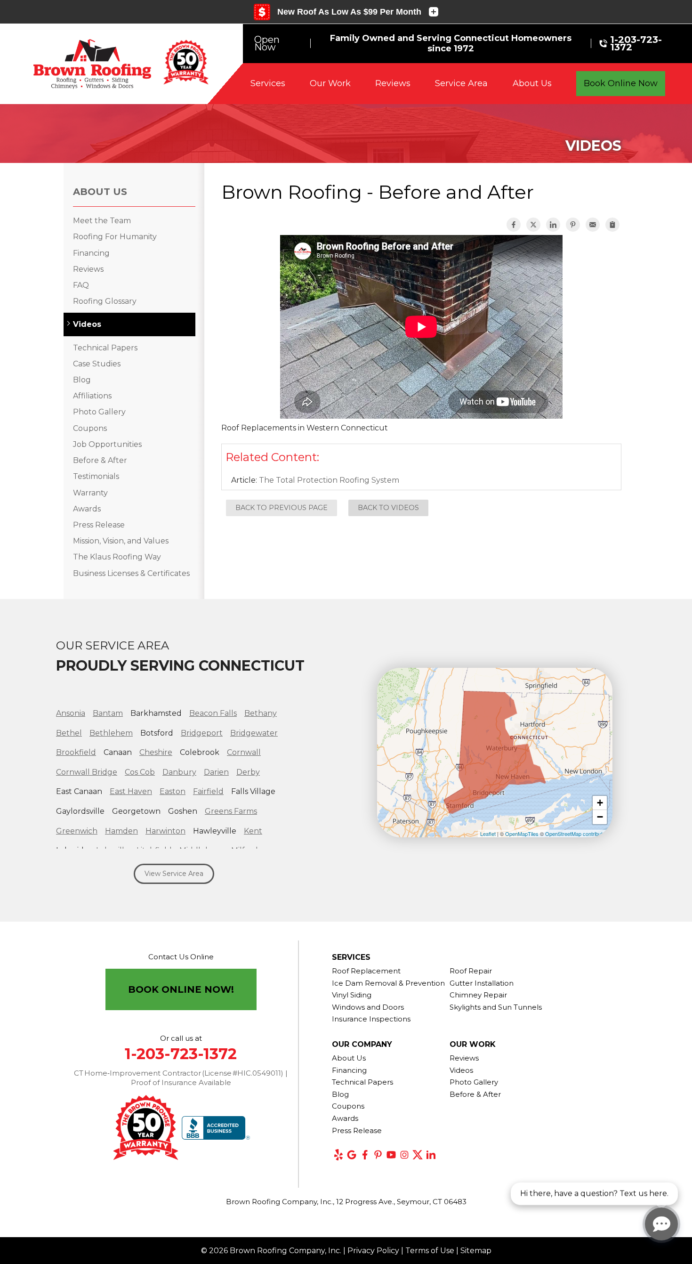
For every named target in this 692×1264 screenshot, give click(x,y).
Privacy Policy (373, 1250)
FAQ (81, 285)
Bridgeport (202, 733)
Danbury (179, 772)
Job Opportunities (107, 444)
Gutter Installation (482, 983)
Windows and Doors (368, 1007)
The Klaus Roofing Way (117, 556)
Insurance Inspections (371, 1018)
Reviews (392, 83)
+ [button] (600, 803)
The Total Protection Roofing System (329, 480)
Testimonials (96, 476)
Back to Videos (388, 507)
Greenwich (76, 830)
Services (267, 83)
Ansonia (70, 713)
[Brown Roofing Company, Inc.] (92, 64)
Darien (216, 772)
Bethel (69, 733)
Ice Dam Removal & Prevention (388, 983)
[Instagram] (404, 1154)
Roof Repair (471, 970)
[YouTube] (391, 1154)
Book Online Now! (181, 989)
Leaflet (488, 833)
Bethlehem (111, 733)
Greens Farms (231, 811)
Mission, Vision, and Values (121, 540)
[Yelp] (338, 1154)
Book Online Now (621, 83)
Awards (87, 508)
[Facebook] (364, 1154)
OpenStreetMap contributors (577, 833)
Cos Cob (140, 772)
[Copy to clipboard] (612, 225)
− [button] (600, 817)
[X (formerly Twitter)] (417, 1154)
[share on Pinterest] (573, 225)
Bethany (260, 713)
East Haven (131, 791)
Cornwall (244, 752)
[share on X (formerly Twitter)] (533, 225)
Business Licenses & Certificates (131, 573)
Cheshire (155, 752)
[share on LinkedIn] (553, 225)
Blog (82, 379)
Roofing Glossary (105, 301)
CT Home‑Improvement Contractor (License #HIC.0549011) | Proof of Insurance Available (181, 1078)
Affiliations (92, 395)
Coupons (90, 428)
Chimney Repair (478, 994)
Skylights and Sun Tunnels (496, 1007)
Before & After (100, 460)
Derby (248, 772)
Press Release (99, 524)
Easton (172, 791)
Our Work (330, 83)
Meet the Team (102, 220)
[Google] (351, 1154)
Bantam (108, 713)
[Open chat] (661, 1223)
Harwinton (165, 830)
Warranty (90, 492)
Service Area (461, 83)
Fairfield (208, 791)
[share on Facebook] (514, 225)
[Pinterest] (378, 1154)
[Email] (593, 225)
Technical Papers (105, 347)
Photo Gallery (99, 411)
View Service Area (174, 873)
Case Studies (97, 363)
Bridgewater (254, 733)
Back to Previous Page (281, 507)
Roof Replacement (366, 970)
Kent (253, 830)
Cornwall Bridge (86, 772)
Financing (91, 253)
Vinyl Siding (351, 994)
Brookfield (76, 752)
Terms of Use (429, 1250)
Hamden (121, 830)
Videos (87, 324)
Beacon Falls (213, 713)
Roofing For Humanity (115, 236)
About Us (532, 83)
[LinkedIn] (430, 1154)
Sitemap (475, 1250)
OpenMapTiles (522, 833)
